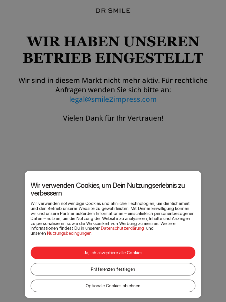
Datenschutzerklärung (122, 228)
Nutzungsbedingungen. (69, 233)
